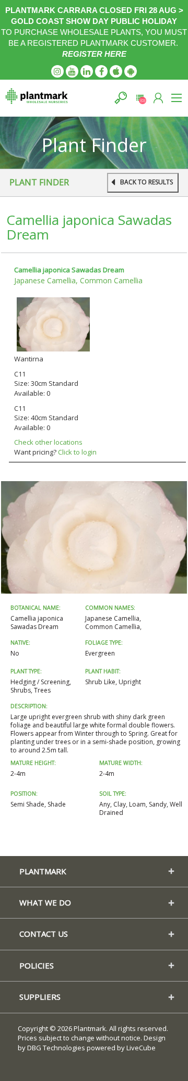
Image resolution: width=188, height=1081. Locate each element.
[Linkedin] (86, 71)
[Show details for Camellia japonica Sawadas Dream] (53, 323)
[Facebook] (101, 71)
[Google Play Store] (130, 71)
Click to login (77, 452)
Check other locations (48, 442)
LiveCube (141, 1047)
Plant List (140, 98)
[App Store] (116, 71)
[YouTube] (72, 71)
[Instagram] (57, 71)
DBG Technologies (56, 1047)
